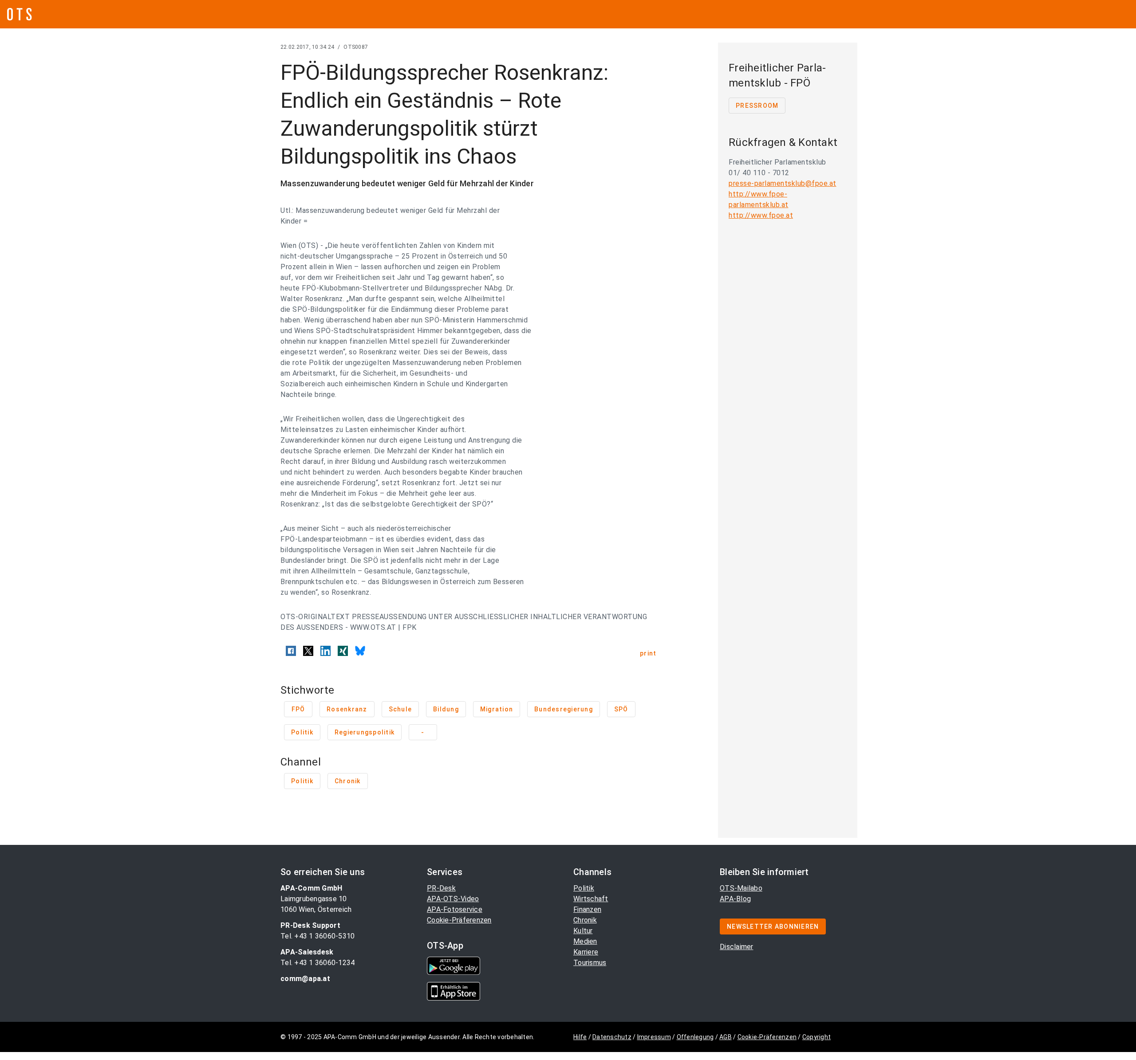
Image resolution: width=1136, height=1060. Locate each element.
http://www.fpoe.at (761, 215)
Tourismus (589, 962)
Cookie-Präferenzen (459, 920)
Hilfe (580, 1036)
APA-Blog (735, 899)
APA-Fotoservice (454, 909)
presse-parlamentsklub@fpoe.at (782, 183)
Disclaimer (736, 946)
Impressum (654, 1036)
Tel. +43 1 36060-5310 (317, 936)
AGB (725, 1036)
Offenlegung (695, 1036)
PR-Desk (441, 888)
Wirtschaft (590, 899)
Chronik (585, 920)
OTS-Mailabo (741, 888)
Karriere (585, 952)
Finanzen (587, 909)
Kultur (583, 931)
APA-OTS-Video (453, 899)
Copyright (816, 1036)
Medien (585, 941)
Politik (583, 888)
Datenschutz (611, 1036)
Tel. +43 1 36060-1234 (317, 962)
